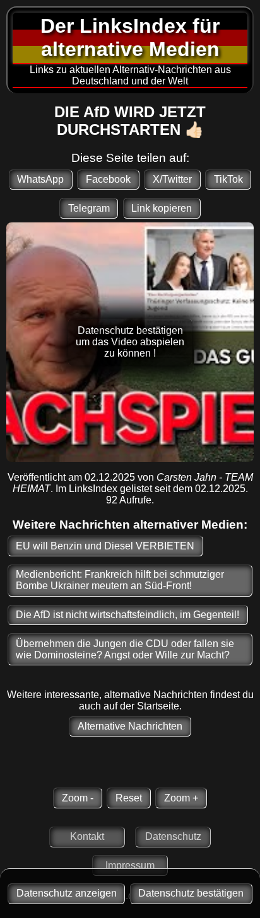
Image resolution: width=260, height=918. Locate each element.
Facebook (108, 179)
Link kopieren (161, 208)
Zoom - (77, 798)
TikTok (228, 179)
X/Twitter (172, 179)
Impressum (130, 865)
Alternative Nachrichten (130, 726)
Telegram (89, 208)
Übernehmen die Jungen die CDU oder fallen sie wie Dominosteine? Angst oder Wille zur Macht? (125, 649)
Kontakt (87, 836)
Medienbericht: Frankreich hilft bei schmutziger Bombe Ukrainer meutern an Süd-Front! (120, 580)
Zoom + (181, 798)
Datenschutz (173, 836)
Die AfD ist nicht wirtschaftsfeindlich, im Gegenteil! (127, 614)
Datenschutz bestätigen (191, 893)
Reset (128, 798)
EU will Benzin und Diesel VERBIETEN (105, 546)
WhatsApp (40, 179)
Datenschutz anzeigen (66, 893)
